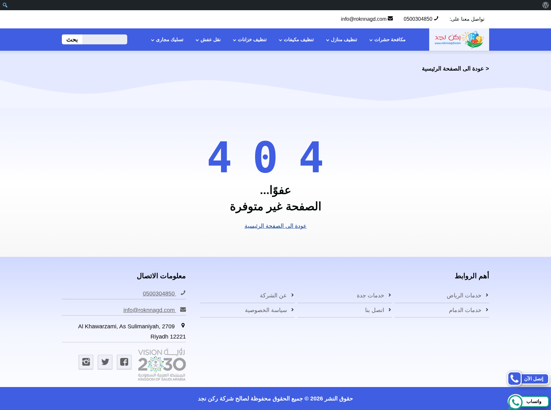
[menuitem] (545, 5)
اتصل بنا (374, 310)
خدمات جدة (370, 295)
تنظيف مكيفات (299, 39)
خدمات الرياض (464, 295)
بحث (72, 39)
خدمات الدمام (465, 310)
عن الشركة (273, 295)
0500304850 (419, 19)
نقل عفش (211, 39)
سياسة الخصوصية (266, 310)
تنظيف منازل (344, 39)
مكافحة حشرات (390, 39)
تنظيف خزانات (252, 39)
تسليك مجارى (169, 39)
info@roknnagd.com (364, 19)
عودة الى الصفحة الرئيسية (453, 68)
